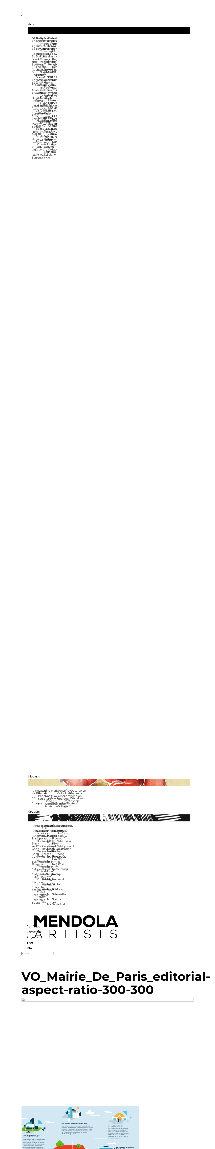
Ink (40, 803)
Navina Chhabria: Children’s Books (42, 84)
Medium (34, 776)
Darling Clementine (46, 89)
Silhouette (54, 894)
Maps (49, 884)
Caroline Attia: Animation (34, 116)
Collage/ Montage (39, 832)
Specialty (34, 811)
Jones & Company (50, 136)
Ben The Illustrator (38, 67)
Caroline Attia (34, 107)
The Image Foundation (50, 118)
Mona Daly (46, 71)
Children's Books (34, 901)
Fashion (44, 836)
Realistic (54, 864)
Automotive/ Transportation (34, 837)
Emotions (39, 884)
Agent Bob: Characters (34, 72)
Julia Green (50, 86)
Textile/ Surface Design (59, 833)
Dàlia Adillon (34, 40)
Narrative (49, 904)
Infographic (49, 830)
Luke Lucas (54, 151)
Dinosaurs (39, 861)
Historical (44, 884)
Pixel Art (54, 845)
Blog (30, 942)
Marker (54, 790)
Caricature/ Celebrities (34, 876)
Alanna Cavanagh (42, 50)
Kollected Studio (54, 86)
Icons (49, 825)
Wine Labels (59, 855)
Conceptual (39, 846)
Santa (54, 884)
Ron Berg (38, 99)
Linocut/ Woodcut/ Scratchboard (47, 803)
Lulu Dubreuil (46, 145)
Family (39, 897)
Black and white (34, 846)
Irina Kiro (54, 79)
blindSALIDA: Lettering (38, 112)
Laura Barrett (34, 156)
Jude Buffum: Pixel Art (38, 145)
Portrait (54, 851)
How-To (44, 896)
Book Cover (34, 855)
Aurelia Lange (54, 102)
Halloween (44, 874)
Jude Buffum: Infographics (42, 41)
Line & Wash (47, 793)
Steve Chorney (42, 115)
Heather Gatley (50, 63)
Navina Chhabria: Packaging (42, 96)
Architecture (34, 830)
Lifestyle (49, 866)
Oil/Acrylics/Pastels (54, 803)
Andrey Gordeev (50, 71)
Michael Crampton (46, 40)
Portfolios (33, 926)
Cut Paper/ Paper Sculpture (41, 794)
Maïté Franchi (50, 47)
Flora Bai (34, 133)
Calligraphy (34, 869)
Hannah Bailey (34, 141)
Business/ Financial (34, 863)
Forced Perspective (44, 855)
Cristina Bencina (38, 84)
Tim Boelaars (38, 135)
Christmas (39, 825)
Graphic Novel (44, 868)
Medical (49, 889)
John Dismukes (46, 138)
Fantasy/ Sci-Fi (44, 828)
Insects (49, 835)
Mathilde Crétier (46, 47)
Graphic (44, 861)
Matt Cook (42, 149)
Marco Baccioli (34, 125)
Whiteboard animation (59, 848)
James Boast (38, 127)
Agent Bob (34, 47)
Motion (49, 899)
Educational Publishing (39, 878)
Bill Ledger (54, 117)
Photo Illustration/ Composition (67, 793)
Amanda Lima (54, 135)
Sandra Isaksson (50, 127)
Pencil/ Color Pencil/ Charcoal (60, 794)
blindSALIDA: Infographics (38, 120)
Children (34, 895)
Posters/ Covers (54, 858)
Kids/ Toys (49, 842)
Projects (32, 937)
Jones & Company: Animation (54, 42)
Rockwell (54, 879)
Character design (34, 889)
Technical (54, 904)
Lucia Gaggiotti (50, 55)
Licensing (49, 861)
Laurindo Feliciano (46, 153)
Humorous (44, 902)
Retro (54, 874)
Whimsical (59, 841)
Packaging (54, 825)
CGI (34, 798)
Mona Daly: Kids (46, 79)
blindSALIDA (38, 105)
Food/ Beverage (44, 848)
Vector (67, 806)
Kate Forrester (50, 40)
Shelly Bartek (38, 40)
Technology (59, 825)
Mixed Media (54, 797)
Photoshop (67, 801)
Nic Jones (54, 53)
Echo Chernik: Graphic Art (42, 71)
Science (54, 889)
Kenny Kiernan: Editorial (54, 69)
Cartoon (34, 882)
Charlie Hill (50, 109)
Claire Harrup (50, 101)
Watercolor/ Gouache (73, 792)
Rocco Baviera (38, 47)
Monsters (49, 894)
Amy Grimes (50, 94)
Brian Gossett (50, 78)
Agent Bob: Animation (34, 82)
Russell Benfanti (38, 91)
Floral (44, 841)
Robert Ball (34, 148)
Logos (49, 879)
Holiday (44, 889)
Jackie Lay (54, 110)
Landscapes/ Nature (49, 850)
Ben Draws (38, 76)
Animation (34, 932)
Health (44, 879)
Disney (39, 866)
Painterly (54, 830)
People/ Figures (54, 837)
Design (39, 856)
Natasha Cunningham (46, 63)
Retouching (54, 869)
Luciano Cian (42, 123)
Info (29, 948)
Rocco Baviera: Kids (38, 56)
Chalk (35, 803)
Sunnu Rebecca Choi (42, 106)
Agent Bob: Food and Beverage (34, 59)
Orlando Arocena (34, 99)
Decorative (39, 851)
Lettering (49, 856)
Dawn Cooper (42, 157)
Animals (34, 825)
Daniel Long (54, 143)
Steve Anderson (34, 92)
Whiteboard (73, 798)
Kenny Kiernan (54, 60)
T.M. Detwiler (46, 130)
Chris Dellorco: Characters (46, 121)
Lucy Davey (46, 96)
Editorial (39, 871)
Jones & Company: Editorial (50, 148)
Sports (54, 899)
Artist (32, 24)
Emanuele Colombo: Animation (42, 140)
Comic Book (39, 840)
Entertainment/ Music (39, 891)
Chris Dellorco (46, 112)
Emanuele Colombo (42, 131)
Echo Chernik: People (42, 59)
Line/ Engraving (49, 873)
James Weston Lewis (54, 126)
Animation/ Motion (35, 792)
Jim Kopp (54, 94)
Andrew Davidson (46, 104)
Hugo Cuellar (46, 55)
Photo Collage (60, 805)
